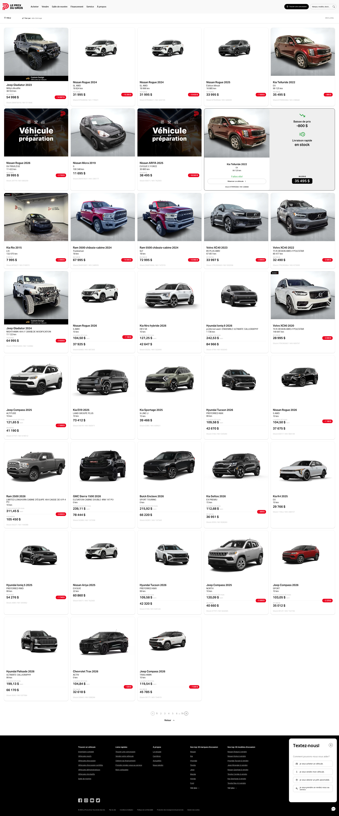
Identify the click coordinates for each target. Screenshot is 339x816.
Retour (168, 720)
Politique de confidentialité (145, 810)
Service (90, 6)
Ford (192, 783)
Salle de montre (59, 6)
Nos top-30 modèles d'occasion (241, 747)
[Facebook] (80, 800)
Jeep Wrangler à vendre (237, 765)
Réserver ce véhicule (236, 181)
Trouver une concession (125, 752)
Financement (77, 6)
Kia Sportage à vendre (237, 779)
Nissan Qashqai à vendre (238, 770)
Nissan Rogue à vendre (237, 752)
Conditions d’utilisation (126, 810)
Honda (193, 779)
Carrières (157, 756)
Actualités (157, 761)
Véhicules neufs (84, 756)
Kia (191, 756)
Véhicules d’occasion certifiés (90, 765)
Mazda (193, 774)
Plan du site (112, 810)
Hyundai (193, 761)
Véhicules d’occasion (87, 761)
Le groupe (157, 752)
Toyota (193, 765)
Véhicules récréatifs (86, 774)
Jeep (192, 770)
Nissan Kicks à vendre (237, 756)
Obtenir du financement (125, 761)
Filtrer (8, 18)
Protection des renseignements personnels (170, 810)
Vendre (45, 6)
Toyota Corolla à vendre (237, 774)
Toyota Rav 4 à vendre (237, 783)
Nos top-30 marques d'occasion (204, 747)
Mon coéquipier (121, 770)
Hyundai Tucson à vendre (238, 761)
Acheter (35, 6)
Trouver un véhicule (86, 747)
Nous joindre (158, 765)
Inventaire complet (86, 752)
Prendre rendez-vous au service (128, 765)
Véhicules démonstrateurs (89, 770)
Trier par (27, 18)
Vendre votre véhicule (124, 756)
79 (182, 713)
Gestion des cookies (193, 810)
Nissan (193, 752)
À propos (101, 6)
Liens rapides (121, 747)
